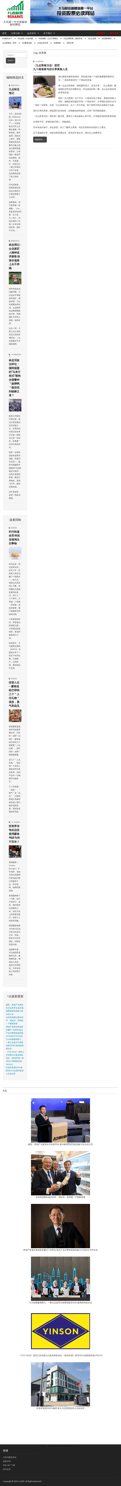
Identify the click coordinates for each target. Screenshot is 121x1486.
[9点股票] (15, 9)
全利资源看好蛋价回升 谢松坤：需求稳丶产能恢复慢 (14, 1020)
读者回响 (57, 43)
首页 (4, 33)
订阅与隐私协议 (9, 1457)
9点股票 (21, 1481)
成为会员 (114, 33)
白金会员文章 (42, 43)
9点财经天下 (7, 38)
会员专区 (31, 33)
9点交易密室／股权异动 (73, 38)
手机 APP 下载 (9, 1465)
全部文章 (69, 43)
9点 (12, 354)
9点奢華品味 (27, 43)
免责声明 (7, 1461)
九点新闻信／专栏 (9, 43)
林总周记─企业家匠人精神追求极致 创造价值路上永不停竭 (15, 256)
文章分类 (15, 33)
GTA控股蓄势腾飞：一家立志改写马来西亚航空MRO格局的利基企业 (60, 1302)
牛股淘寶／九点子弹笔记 (48, 38)
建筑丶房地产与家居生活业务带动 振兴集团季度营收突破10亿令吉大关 (60, 1144)
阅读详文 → (40, 139)
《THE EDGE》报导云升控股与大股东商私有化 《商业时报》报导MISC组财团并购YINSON (15, 1058)
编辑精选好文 (15, 85)
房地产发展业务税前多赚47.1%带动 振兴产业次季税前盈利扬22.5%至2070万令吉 (60, 1249)
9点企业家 (92, 38)
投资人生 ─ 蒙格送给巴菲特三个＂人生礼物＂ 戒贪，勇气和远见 (14, 694)
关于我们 (47, 33)
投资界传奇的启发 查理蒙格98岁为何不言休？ (14, 833)
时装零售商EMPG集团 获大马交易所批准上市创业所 (15, 1070)
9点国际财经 (107, 38)
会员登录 (101, 33)
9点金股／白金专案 (25, 38)
